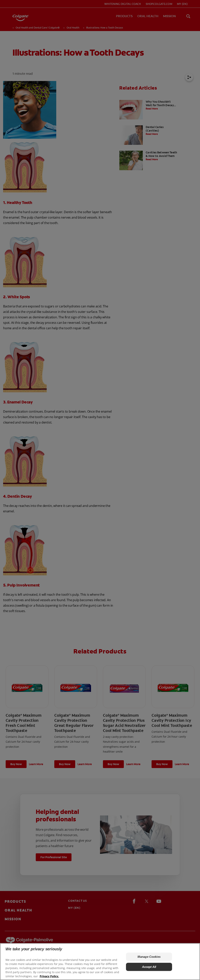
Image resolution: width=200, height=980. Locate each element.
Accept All (149, 966)
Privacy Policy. (49, 976)
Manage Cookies (149, 956)
